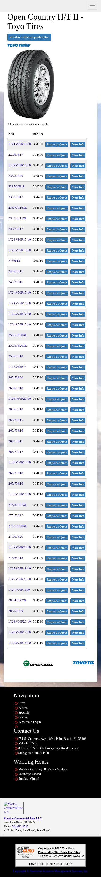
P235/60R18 (16, 186)
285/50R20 (15, 611)
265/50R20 (15, 377)
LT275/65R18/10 (19, 568)
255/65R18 (15, 356)
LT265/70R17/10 (19, 462)
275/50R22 (15, 515)
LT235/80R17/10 (19, 239)
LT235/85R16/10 (19, 250)
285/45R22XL (17, 600)
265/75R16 (15, 483)
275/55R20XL (17, 526)
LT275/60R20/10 (19, 547)
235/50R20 (15, 176)
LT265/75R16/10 (19, 494)
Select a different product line (31, 37)
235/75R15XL (17, 218)
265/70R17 (15, 441)
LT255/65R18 (17, 367)
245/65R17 (15, 271)
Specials (23, 712)
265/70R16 (15, 420)
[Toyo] (74, 662)
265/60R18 (15, 388)
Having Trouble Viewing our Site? (50, 863)
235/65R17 (15, 197)
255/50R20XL (17, 335)
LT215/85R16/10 (19, 144)
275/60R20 (15, 536)
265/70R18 (15, 473)
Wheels (23, 708)
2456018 (14, 260)
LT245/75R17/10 (19, 314)
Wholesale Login (29, 722)
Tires (21, 703)
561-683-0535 (20, 826)
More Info (78, 144)
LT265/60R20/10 (19, 398)
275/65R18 (15, 558)
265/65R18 (15, 409)
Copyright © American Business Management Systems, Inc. (50, 871)
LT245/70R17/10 (19, 292)
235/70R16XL (17, 207)
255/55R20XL (17, 345)
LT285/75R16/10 (19, 642)
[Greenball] (25, 662)
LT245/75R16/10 (19, 303)
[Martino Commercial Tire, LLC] (14, 807)
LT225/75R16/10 (19, 165)
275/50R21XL (17, 505)
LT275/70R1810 (19, 589)
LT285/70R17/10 (19, 632)
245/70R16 (15, 282)
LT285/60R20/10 (19, 621)
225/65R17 (15, 154)
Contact (23, 717)
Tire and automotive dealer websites (61, 854)
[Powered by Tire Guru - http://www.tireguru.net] (25, 852)
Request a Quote (57, 144)
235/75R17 (15, 229)
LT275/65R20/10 (19, 579)
